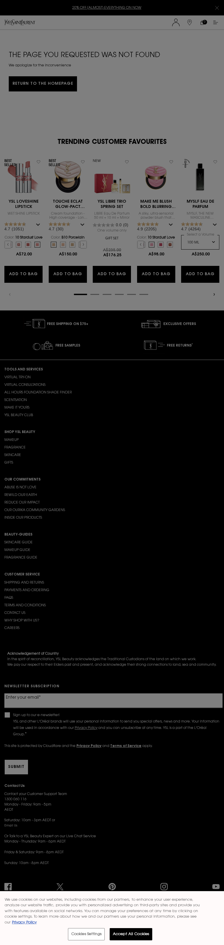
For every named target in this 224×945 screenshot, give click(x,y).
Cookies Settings (86, 934)
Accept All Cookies (131, 934)
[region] (112, 918)
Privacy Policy (24, 922)
